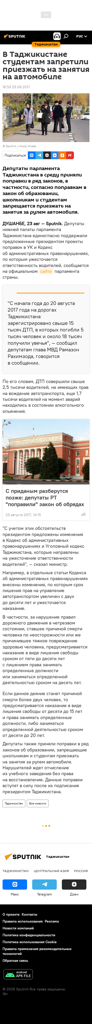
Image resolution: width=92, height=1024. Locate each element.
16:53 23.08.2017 (16, 87)
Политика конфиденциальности (29, 935)
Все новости (37, 803)
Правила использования (23, 921)
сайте (46, 271)
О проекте (11, 914)
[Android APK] (18, 975)
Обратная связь (15, 960)
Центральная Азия (51, 870)
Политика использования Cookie (30, 942)
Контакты (29, 914)
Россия (81, 870)
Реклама (52, 921)
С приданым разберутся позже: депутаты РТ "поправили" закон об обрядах (45, 497)
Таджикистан (14, 803)
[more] (83, 514)
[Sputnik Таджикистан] (15, 38)
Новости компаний (18, 928)
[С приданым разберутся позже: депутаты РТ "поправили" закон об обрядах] (46, 451)
